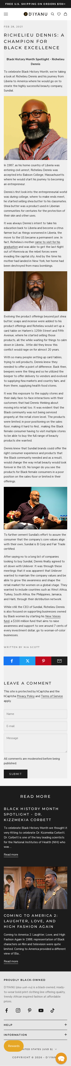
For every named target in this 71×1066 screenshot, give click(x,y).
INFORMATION (15, 1034)
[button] (61, 1058)
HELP (8, 1024)
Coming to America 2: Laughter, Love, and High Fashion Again (31, 921)
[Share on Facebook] (12, 661)
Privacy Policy (26, 696)
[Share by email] (59, 661)
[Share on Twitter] (27, 661)
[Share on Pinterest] (43, 661)
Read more (11, 854)
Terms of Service (52, 696)
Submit (15, 774)
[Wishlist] (59, 14)
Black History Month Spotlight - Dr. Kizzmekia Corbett (31, 814)
